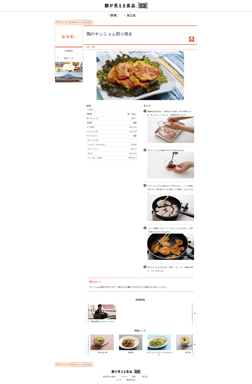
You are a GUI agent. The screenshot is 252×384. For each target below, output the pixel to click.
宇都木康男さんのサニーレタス (102, 322)
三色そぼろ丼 (102, 352)
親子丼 (188, 352)
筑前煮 (130, 352)
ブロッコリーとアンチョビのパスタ (159, 353)
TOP (57, 22)
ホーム (124, 377)
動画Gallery (131, 380)
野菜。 (134, 377)
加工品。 (145, 377)
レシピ (65, 22)
